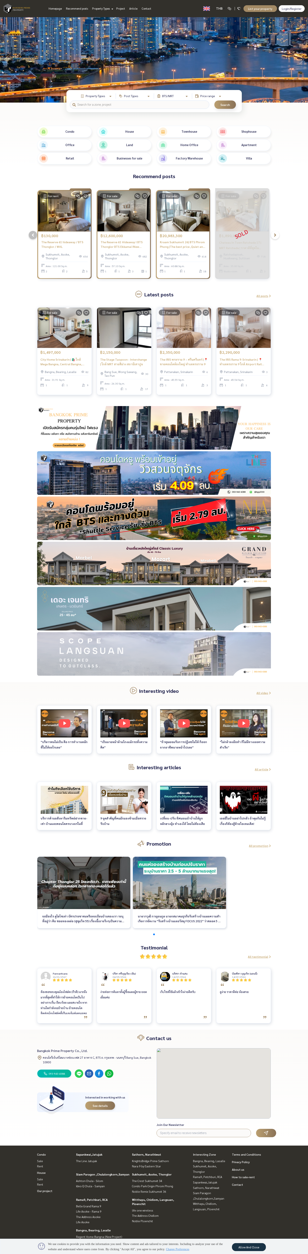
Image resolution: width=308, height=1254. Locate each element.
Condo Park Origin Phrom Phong (152, 1186)
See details (100, 1105)
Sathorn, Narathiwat (146, 1154)
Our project (44, 1191)
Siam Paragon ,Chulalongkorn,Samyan (102, 1174)
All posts (262, 296)
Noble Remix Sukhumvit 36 (149, 1191)
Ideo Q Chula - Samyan (90, 1186)
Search (225, 105)
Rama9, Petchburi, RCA (92, 1199)
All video (262, 693)
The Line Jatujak (86, 1161)
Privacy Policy (241, 1162)
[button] (302, 59)
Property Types (101, 8)
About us (238, 1169)
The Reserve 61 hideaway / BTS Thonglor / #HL (62, 244)
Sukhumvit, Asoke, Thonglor (152, 1174)
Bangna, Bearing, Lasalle (93, 1230)
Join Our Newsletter (170, 1125)
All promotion (258, 846)
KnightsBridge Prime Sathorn (150, 1161)
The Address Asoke (88, 1217)
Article (133, 8)
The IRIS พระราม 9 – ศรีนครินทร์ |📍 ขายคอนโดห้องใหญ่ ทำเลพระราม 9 (184, 362)
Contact (146, 8)
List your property (260, 8)
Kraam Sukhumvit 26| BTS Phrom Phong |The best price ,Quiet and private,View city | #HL (182, 244)
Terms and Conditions (246, 1154)
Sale (40, 1161)
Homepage (55, 8)
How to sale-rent (243, 1177)
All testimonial (258, 956)
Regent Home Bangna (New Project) (99, 1237)
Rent (40, 1166)
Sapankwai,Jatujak (89, 1154)
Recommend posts (77, 8)
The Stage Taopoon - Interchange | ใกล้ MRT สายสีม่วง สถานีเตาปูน (123, 362)
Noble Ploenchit (142, 1221)
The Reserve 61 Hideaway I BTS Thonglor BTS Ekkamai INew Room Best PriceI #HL (122, 244)
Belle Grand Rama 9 (88, 1206)
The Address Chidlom (145, 1215)
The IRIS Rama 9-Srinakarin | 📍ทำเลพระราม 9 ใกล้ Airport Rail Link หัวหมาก (241, 362)
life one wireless (142, 1210)
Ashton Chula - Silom (89, 1181)
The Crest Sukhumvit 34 (147, 1181)
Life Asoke (82, 1222)
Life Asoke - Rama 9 (88, 1211)
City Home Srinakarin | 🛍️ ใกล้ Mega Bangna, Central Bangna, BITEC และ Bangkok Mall (61, 362)
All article (261, 769)
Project (120, 8)
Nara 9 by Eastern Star (146, 1166)
